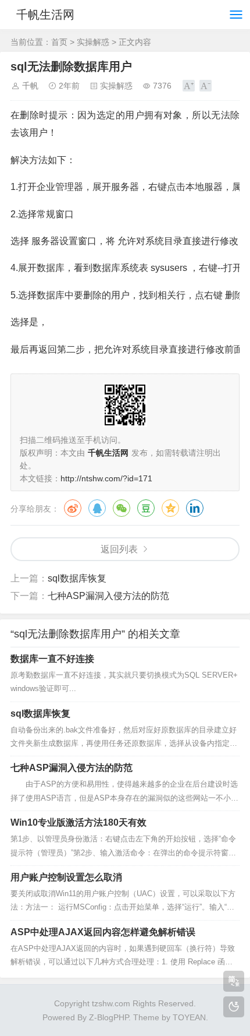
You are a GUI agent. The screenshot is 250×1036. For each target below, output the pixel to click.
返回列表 (119, 549)
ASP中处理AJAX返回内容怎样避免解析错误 (102, 932)
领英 (194, 508)
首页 (59, 42)
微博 (72, 508)
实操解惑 (93, 42)
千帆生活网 (45, 14)
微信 (121, 508)
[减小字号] (205, 85)
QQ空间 (170, 508)
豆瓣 (146, 508)
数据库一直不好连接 (52, 659)
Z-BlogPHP (108, 1017)
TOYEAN (189, 1017)
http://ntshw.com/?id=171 (106, 478)
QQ (97, 508)
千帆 (30, 85)
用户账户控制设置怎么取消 (66, 877)
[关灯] (233, 1006)
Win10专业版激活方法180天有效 (78, 822)
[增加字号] (189, 85)
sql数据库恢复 (77, 578)
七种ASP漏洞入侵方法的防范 (108, 596)
